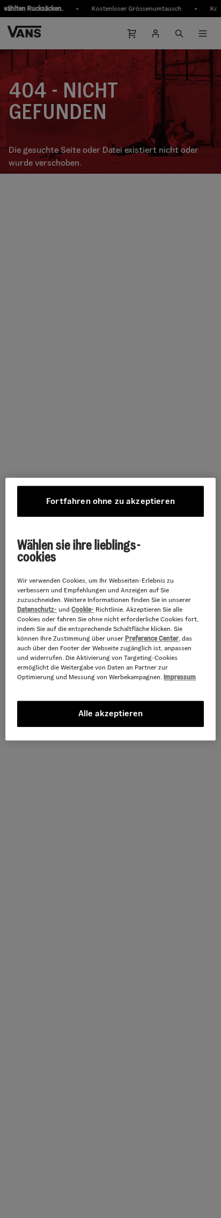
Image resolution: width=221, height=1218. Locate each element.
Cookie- (82, 609)
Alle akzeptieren (110, 713)
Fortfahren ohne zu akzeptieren (110, 501)
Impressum (180, 677)
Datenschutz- (37, 609)
